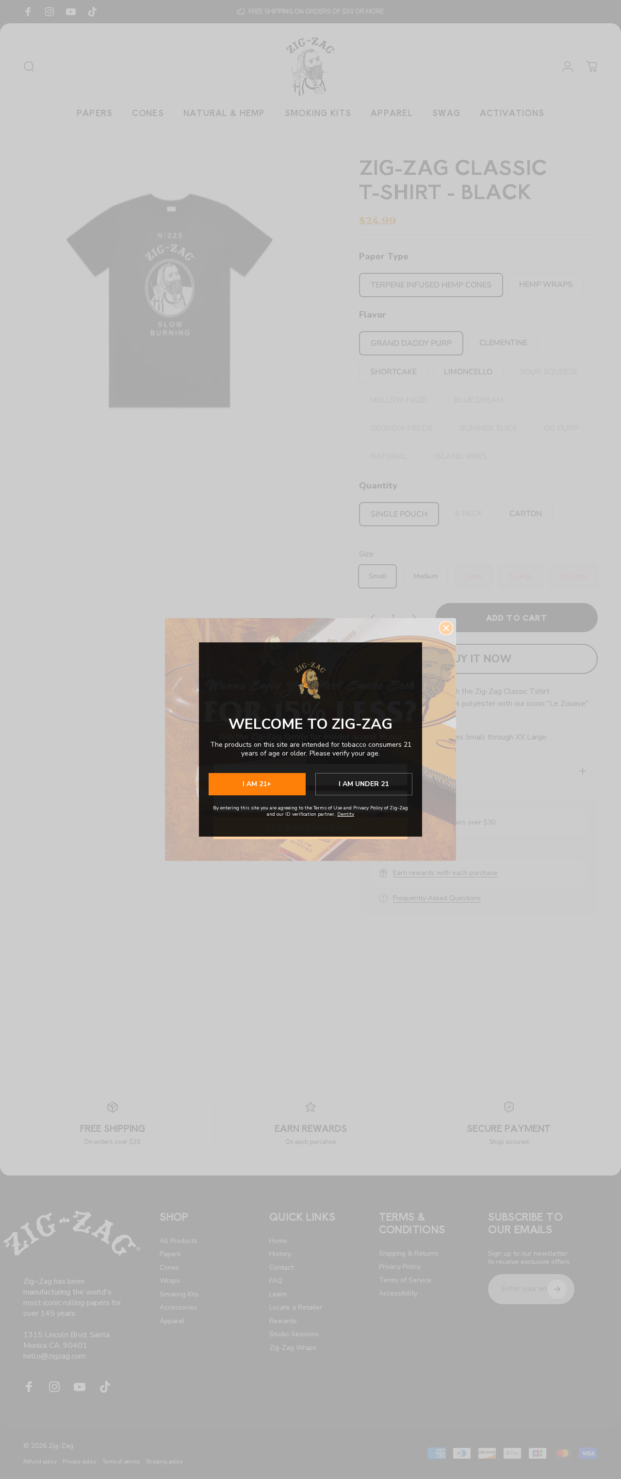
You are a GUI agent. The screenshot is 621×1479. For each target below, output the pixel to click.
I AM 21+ (257, 784)
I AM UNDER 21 (364, 784)
